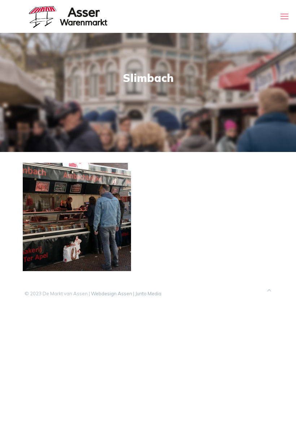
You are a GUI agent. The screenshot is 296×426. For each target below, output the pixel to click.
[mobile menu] (284, 16)
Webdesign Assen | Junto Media (126, 293)
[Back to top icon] (269, 290)
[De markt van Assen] (68, 16)
